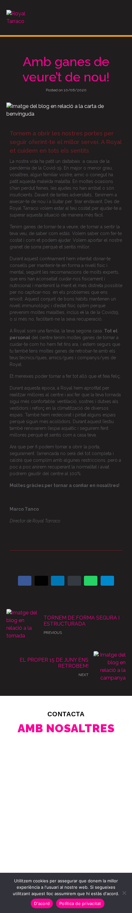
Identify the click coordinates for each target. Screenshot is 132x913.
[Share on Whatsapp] (90, 581)
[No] (124, 893)
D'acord (42, 903)
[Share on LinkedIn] (57, 581)
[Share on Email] (74, 581)
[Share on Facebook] (24, 581)
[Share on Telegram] (107, 581)
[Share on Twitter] (41, 581)
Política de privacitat (80, 903)
